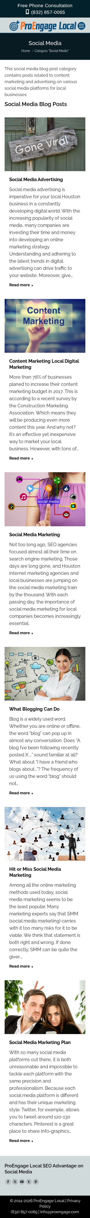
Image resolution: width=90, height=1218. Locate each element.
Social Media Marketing (34, 534)
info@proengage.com (59, 1211)
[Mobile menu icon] (81, 26)
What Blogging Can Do (34, 709)
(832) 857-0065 (48, 12)
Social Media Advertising (36, 179)
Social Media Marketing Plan (40, 1042)
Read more (19, 285)
